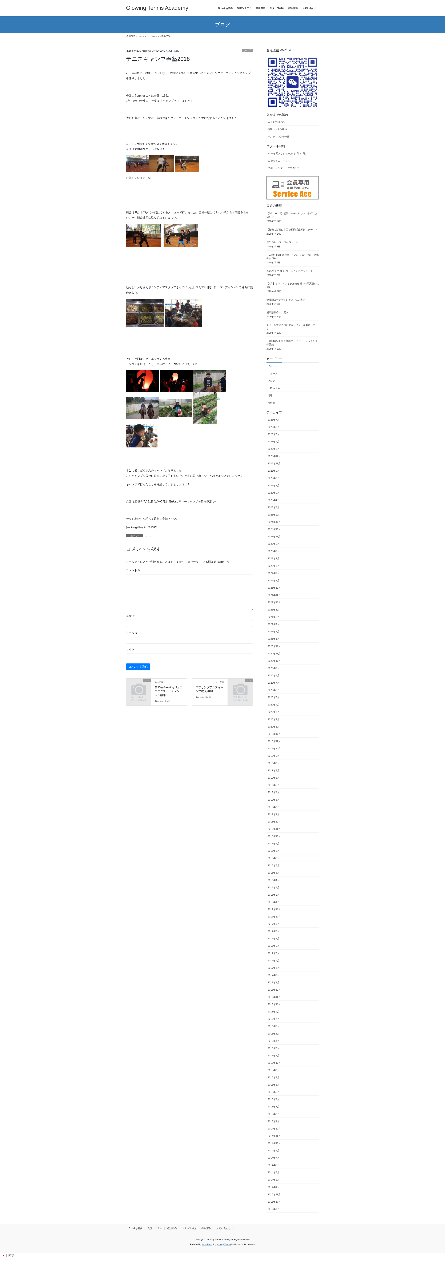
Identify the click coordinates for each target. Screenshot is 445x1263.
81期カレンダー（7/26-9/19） (284, 168)
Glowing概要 (135, 1228)
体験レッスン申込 (277, 129)
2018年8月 (274, 850)
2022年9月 (274, 558)
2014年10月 (274, 1143)
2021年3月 (274, 631)
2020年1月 (274, 726)
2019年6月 (274, 777)
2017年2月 (274, 975)
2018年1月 (274, 902)
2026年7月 (274, 419)
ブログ (247, 50)
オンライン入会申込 (279, 136)
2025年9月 (274, 470)
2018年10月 (274, 836)
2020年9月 (274, 668)
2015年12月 (274, 1062)
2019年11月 (274, 741)
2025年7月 (274, 485)
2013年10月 (274, 1201)
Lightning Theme (223, 1244)
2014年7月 (274, 1157)
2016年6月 (274, 1026)
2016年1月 (274, 1055)
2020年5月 (274, 697)
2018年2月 (274, 894)
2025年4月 (274, 500)
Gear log (275, 388)
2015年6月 (274, 1084)
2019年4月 (274, 792)
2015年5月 (274, 1092)
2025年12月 (274, 456)
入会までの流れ (276, 122)
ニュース (272, 373)
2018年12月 (274, 821)
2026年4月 (274, 441)
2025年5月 (274, 492)
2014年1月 (274, 1187)
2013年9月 (274, 1209)
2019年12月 (274, 734)
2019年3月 (274, 799)
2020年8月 (274, 675)
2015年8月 (274, 1070)
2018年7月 (274, 858)
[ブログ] (138, 685)
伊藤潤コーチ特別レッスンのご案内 (285, 299)
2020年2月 (274, 719)
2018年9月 (274, 843)
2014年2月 (274, 1179)
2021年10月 (274, 602)
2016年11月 (274, 997)
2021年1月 (274, 638)
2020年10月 (274, 660)
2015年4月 (274, 1099)
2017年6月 (274, 945)
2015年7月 (274, 1077)
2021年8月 (274, 609)
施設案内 (172, 1228)
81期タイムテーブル (279, 160)
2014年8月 (274, 1150)
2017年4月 (274, 960)
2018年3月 (274, 887)
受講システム (154, 1228)
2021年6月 (274, 617)
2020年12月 (274, 646)
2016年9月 (274, 1011)
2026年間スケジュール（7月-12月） (288, 153)
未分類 (271, 402)
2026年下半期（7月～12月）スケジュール (289, 270)
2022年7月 (274, 573)
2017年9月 (274, 924)
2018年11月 (274, 829)
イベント (272, 366)
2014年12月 (274, 1128)
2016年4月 (274, 1041)
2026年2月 (274, 448)
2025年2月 (274, 514)
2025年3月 (274, 507)
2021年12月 (274, 587)
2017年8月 (274, 931)
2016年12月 (274, 989)
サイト (130, 649)
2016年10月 (274, 1004)
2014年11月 (274, 1136)
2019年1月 (274, 814)
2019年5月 (274, 785)
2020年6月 (274, 690)
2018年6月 (274, 865)
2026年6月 (274, 427)
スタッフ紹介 (189, 1228)
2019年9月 (274, 755)
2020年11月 (274, 653)
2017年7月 (274, 938)
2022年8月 (274, 565)
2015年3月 (274, 1106)
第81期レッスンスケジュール (282, 242)
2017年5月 (274, 953)
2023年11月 (274, 536)
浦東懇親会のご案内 (277, 312)
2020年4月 (274, 704)
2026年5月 (274, 434)
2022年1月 (274, 580)
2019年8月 (274, 763)
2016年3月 (274, 1048)
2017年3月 (274, 967)
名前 (130, 616)
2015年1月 (274, 1121)
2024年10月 (274, 529)
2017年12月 (274, 909)
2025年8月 (274, 478)
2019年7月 (274, 770)
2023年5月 (274, 543)
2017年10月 (274, 916)
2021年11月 (274, 595)
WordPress (207, 1244)
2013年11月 (274, 1194)
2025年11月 (274, 463)
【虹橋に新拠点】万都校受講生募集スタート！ (292, 229)
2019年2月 (274, 807)
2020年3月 (274, 712)
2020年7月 (274, 682)
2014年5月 (274, 1172)
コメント (133, 570)
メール (132, 632)
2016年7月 (274, 1018)
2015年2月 (274, 1114)
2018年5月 (274, 872)
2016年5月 (274, 1033)
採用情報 (206, 1228)
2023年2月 (274, 551)
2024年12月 (274, 522)
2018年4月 (274, 880)
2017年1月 (274, 982)
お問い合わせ (223, 1228)
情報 (270, 395)
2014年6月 (274, 1165)
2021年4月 (274, 624)
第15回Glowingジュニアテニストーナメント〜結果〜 (169, 691)
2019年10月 (274, 748)
